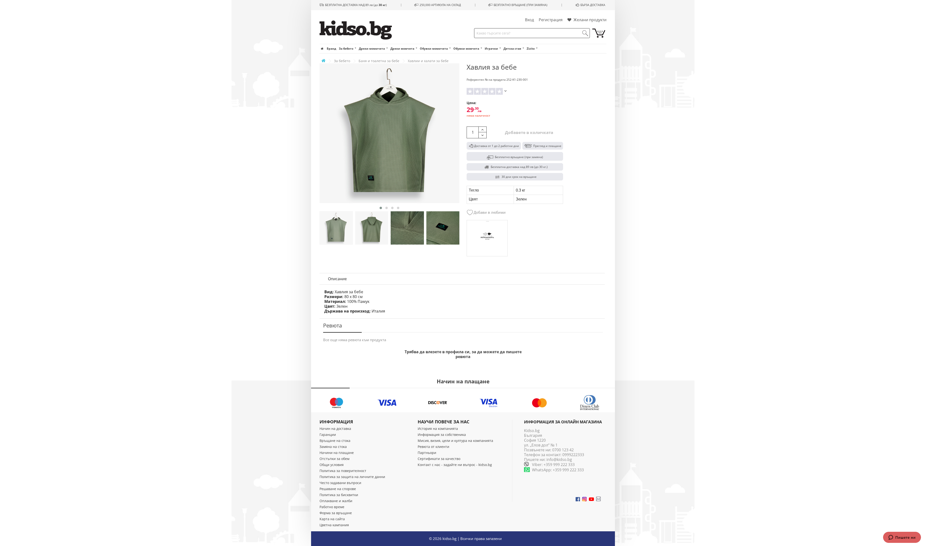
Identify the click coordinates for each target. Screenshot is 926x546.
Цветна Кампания (334, 525)
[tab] (337, 278)
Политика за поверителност (343, 470)
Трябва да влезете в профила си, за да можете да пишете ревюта (463, 354)
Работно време (332, 507)
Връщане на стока (335, 440)
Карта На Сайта (332, 519)
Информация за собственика (442, 434)
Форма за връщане (336, 513)
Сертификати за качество (439, 458)
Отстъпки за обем (334, 458)
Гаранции (328, 434)
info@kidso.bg (559, 459)
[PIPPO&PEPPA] (487, 238)
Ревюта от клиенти (433, 446)
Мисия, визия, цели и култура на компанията (455, 440)
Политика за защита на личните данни (352, 476)
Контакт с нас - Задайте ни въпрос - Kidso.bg (455, 464)
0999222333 (573, 454)
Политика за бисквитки (339, 495)
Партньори (427, 452)
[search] (585, 33)
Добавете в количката (528, 132)
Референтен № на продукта (486, 80)
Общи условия (332, 464)
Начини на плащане (337, 452)
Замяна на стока (333, 446)
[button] (381, 208)
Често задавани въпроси (340, 482)
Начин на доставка (335, 428)
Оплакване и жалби (336, 501)
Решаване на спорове (338, 488)
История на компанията (438, 428)
